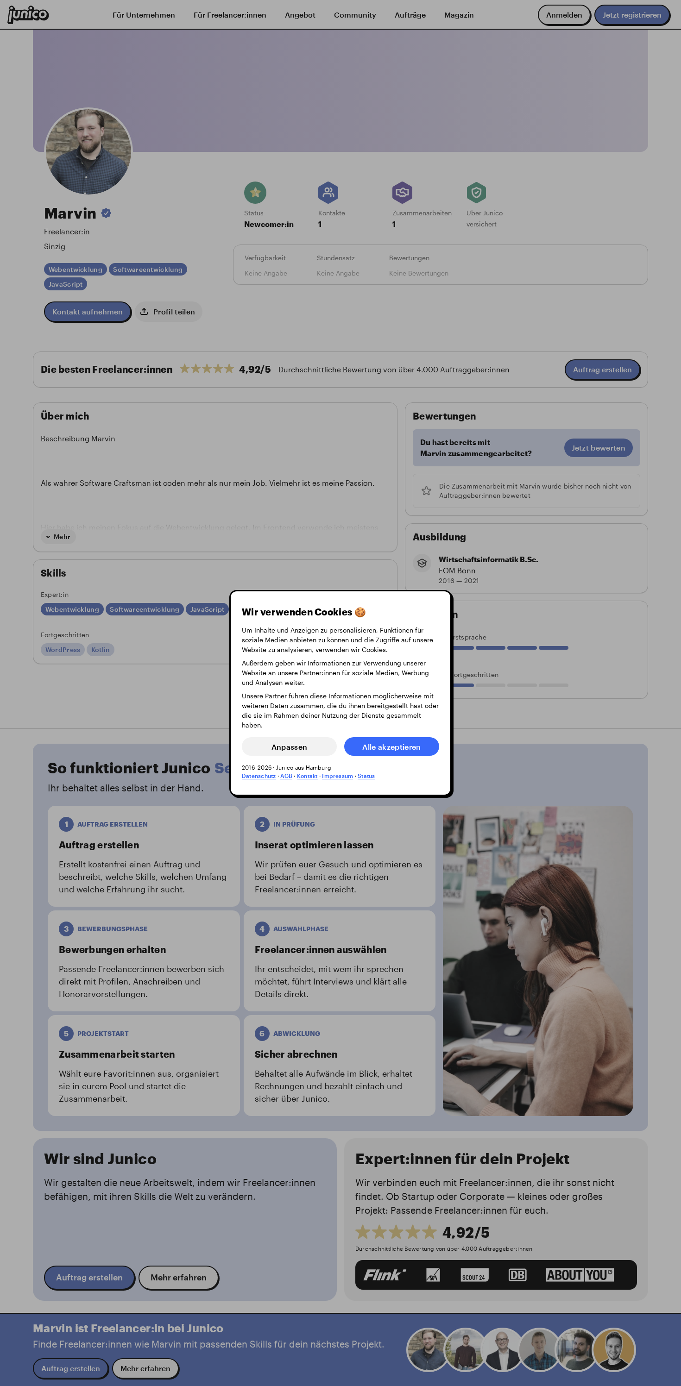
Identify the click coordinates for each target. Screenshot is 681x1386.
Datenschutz (259, 775)
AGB (286, 775)
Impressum (337, 775)
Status (366, 775)
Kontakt (307, 775)
